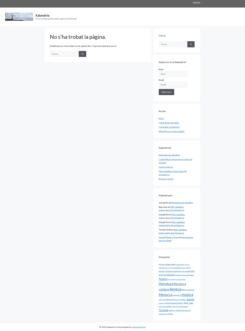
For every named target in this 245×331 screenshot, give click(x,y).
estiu (183, 275)
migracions (177, 295)
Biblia (173, 264)
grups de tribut (181, 279)
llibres (184, 290)
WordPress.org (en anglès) (172, 131)
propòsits (161, 303)
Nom (161, 69)
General (173, 279)
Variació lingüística (183, 310)
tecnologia (167, 306)
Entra (161, 118)
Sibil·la (161, 306)
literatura (166, 283)
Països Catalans (180, 299)
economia (176, 271)
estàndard (190, 275)
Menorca (165, 295)
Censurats (180, 264)
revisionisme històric (174, 303)
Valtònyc (172, 310)
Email (161, 80)
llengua (175, 289)
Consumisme (176, 268)
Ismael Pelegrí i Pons (168, 237)
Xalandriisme (163, 314)
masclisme (191, 290)
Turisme (164, 310)
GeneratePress (139, 327)
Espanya (177, 275)
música (187, 294)
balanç (168, 264)
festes (163, 279)
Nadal (160, 299)
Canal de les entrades (169, 122)
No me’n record (166, 179)
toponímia (184, 306)
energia (184, 271)
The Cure (175, 306)
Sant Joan (188, 303)
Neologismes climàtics (169, 155)
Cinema (187, 264)
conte (183, 268)
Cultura (168, 271)
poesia (190, 299)
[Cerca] (82, 54)
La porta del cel (166, 167)
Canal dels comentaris (169, 127)
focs (168, 279)
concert (162, 268)
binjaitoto (196, 2)
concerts (168, 268)
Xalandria (42, 15)
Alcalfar (162, 264)
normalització (168, 299)
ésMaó (170, 314)
